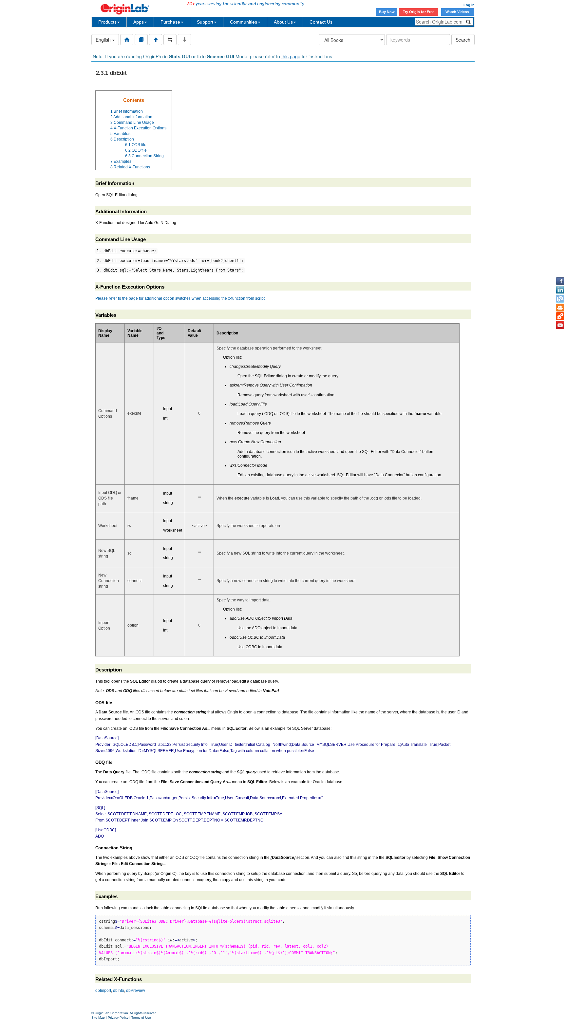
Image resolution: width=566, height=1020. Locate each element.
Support (205, 22)
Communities (243, 22)
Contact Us (321, 22)
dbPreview (135, 990)
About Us (283, 22)
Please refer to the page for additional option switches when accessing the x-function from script (180, 298)
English (104, 39)
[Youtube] (560, 325)
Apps (138, 22)
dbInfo (118, 990)
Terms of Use (141, 1017)
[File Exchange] (560, 316)
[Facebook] (560, 281)
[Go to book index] (141, 39)
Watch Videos (457, 12)
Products (107, 22)
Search (463, 39)
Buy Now (387, 12)
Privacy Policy (118, 1017)
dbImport (103, 990)
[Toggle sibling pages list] (170, 39)
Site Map (98, 1017)
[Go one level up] (155, 39)
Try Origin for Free (418, 12)
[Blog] (560, 298)
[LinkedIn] (560, 290)
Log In (469, 5)
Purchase (170, 22)
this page (290, 56)
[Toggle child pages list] (184, 39)
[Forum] (560, 307)
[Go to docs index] (126, 39)
